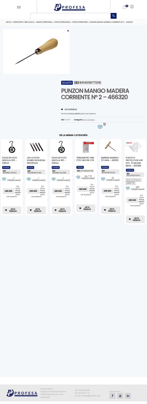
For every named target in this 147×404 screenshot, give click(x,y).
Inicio (8, 22)
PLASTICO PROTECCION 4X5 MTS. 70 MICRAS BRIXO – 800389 (134, 161)
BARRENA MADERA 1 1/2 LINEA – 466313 (110, 159)
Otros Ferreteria (80, 22)
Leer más (8, 191)
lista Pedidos (70, 109)
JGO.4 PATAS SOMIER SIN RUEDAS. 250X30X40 (36, 160)
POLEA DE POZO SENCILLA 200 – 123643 (9, 160)
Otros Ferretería (62, 22)
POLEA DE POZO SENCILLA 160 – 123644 (59, 160)
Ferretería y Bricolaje (23, 22)
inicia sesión (74, 113)
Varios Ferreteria (44, 22)
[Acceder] (132, 6)
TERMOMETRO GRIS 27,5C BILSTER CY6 (85, 159)
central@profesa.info (91, 396)
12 (104, 124)
